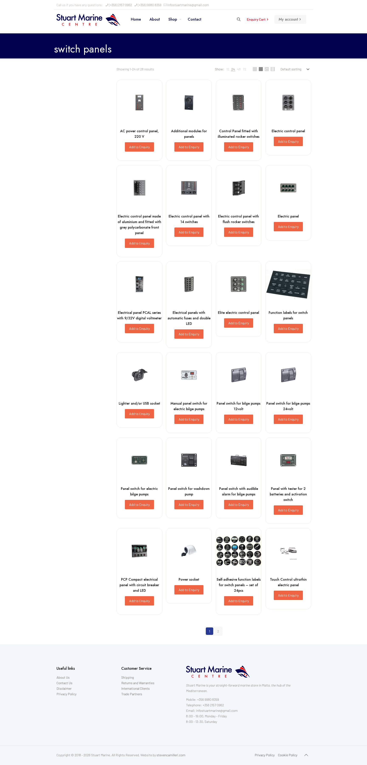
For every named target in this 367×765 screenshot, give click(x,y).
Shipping (127, 677)
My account (288, 19)
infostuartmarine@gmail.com (188, 5)
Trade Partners (131, 694)
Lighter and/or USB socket (139, 403)
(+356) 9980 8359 (149, 5)
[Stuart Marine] (88, 19)
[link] (228, 69)
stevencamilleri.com (171, 755)
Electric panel (288, 216)
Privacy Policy (66, 694)
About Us (63, 677)
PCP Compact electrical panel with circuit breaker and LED (139, 585)
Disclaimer (64, 688)
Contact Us (64, 683)
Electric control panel (288, 131)
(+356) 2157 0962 (120, 5)
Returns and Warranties (137, 683)
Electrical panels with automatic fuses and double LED (189, 318)
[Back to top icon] (306, 754)
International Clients (135, 688)
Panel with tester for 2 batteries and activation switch (288, 494)
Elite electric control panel (238, 312)
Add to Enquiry (139, 147)
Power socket (189, 579)
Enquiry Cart (256, 19)
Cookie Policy (287, 755)
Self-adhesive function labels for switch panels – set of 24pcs (239, 585)
